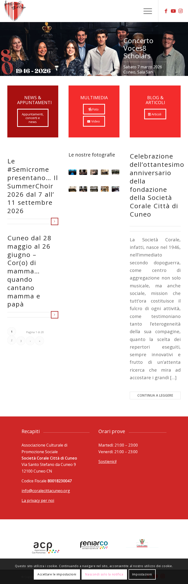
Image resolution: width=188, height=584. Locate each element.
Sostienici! (107, 461)
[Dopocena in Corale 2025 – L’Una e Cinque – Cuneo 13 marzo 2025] (115, 172)
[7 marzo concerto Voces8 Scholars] (105, 172)
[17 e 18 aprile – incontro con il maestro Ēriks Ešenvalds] (94, 172)
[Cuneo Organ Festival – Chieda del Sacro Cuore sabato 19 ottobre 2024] (72, 189)
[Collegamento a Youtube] (173, 11)
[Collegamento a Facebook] (166, 11)
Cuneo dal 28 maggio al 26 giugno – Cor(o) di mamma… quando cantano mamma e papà (29, 270)
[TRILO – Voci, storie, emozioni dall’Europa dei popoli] (94, 189)
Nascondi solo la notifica (104, 574)
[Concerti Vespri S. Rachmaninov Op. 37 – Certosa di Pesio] (115, 189)
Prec (4, 44)
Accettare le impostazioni (56, 574)
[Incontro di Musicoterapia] (105, 189)
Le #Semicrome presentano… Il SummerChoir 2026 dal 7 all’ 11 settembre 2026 (32, 186)
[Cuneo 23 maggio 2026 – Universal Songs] (72, 172)
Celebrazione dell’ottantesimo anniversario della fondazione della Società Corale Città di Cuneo (157, 185)
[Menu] (145, 11)
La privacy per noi (38, 500)
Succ (183, 44)
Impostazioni (142, 574)
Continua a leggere (54, 221)
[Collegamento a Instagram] (180, 11)
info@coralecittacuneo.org (46, 490)
